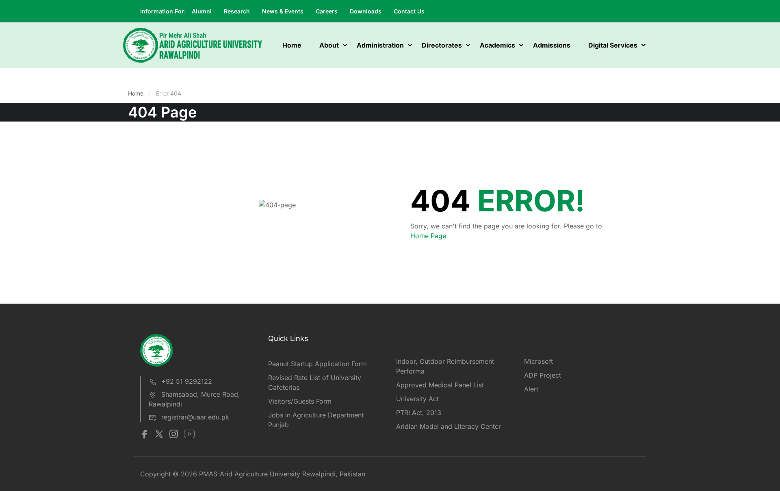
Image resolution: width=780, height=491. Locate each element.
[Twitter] (159, 435)
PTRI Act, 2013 (418, 412)
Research (237, 11)
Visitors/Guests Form (300, 401)
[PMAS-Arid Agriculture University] (192, 45)
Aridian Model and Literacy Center (448, 426)
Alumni (202, 11)
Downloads (365, 11)
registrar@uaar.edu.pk (195, 417)
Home (291, 45)
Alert (531, 389)
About (329, 45)
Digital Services (612, 45)
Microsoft (538, 361)
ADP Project (542, 375)
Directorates (442, 45)
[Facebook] (144, 435)
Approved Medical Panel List (440, 385)
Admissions (551, 45)
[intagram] (173, 435)
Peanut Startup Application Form (317, 364)
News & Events (282, 11)
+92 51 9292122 (186, 381)
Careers (327, 11)
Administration (380, 45)
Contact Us (409, 11)
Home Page (428, 236)
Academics (497, 45)
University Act (417, 399)
